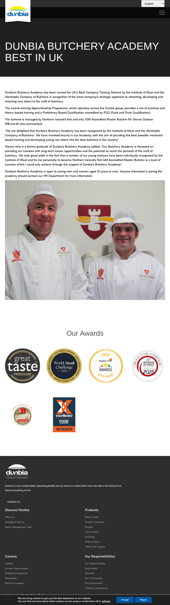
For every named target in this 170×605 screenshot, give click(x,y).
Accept (125, 599)
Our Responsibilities (95, 563)
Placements (11, 578)
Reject (143, 599)
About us (9, 517)
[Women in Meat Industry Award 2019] (22, 414)
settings (106, 601)
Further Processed (94, 522)
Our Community (93, 578)
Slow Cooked (92, 531)
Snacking (89, 536)
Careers (9, 563)
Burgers (89, 526)
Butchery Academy (14, 583)
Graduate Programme (16, 573)
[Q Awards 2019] (105, 365)
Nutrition (89, 573)
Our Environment (94, 583)
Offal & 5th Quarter (95, 546)
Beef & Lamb (91, 517)
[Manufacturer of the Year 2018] (147, 365)
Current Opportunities (16, 568)
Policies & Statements (96, 588)
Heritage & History (14, 522)
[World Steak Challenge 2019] (64, 414)
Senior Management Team (18, 526)
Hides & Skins (92, 541)
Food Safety (91, 568)
